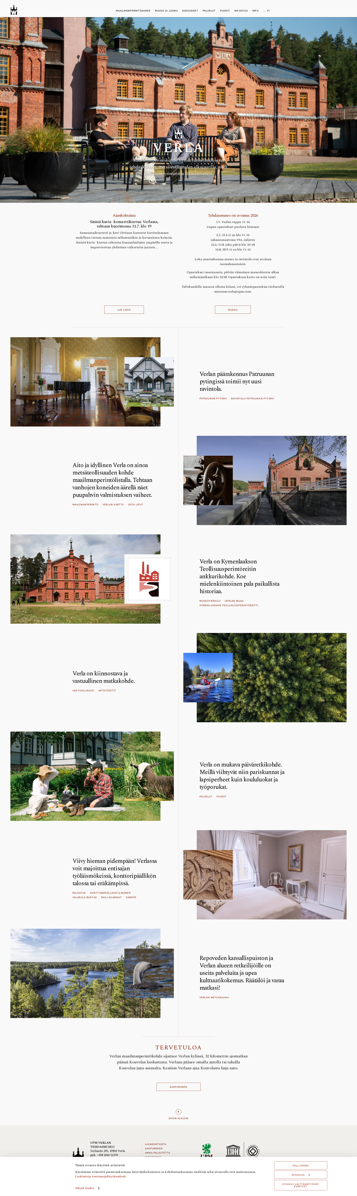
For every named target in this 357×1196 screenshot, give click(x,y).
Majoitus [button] (241, 10)
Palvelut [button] (209, 10)
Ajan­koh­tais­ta (124, 215)
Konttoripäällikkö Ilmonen (110, 893)
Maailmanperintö (85, 504)
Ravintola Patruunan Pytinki (252, 398)
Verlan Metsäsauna (214, 997)
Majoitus (79, 893)
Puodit (221, 796)
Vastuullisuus (83, 690)
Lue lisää (124, 310)
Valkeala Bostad (85, 897)
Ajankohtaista (155, 1144)
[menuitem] (133, 11)
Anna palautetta (157, 1153)
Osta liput (135, 504)
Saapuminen (178, 1087)
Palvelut (206, 796)
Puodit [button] (225, 10)
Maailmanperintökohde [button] (133, 10)
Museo (233, 310)
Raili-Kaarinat (111, 897)
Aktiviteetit (107, 690)
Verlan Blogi (234, 601)
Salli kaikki (300, 1165)
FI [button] (268, 10)
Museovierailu (210, 601)
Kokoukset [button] (190, 10)
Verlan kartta (113, 504)
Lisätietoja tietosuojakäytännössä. (100, 1176)
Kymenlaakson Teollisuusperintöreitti (229, 605)
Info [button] (255, 10)
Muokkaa (298, 1175)
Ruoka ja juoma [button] (166, 10)
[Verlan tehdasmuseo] (13, 10)
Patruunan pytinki (213, 398)
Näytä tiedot (84, 1188)
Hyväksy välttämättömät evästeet (300, 1185)
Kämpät (131, 897)
